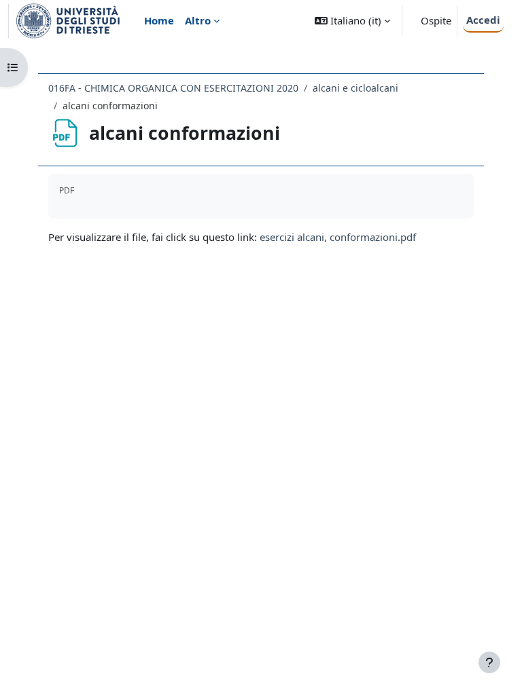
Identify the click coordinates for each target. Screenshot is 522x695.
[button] (352, 20)
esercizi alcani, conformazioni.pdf (338, 237)
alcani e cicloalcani (355, 87)
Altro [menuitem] (198, 20)
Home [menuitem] (159, 20)
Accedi (483, 19)
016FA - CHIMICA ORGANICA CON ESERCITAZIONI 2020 (173, 87)
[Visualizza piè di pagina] (489, 662)
